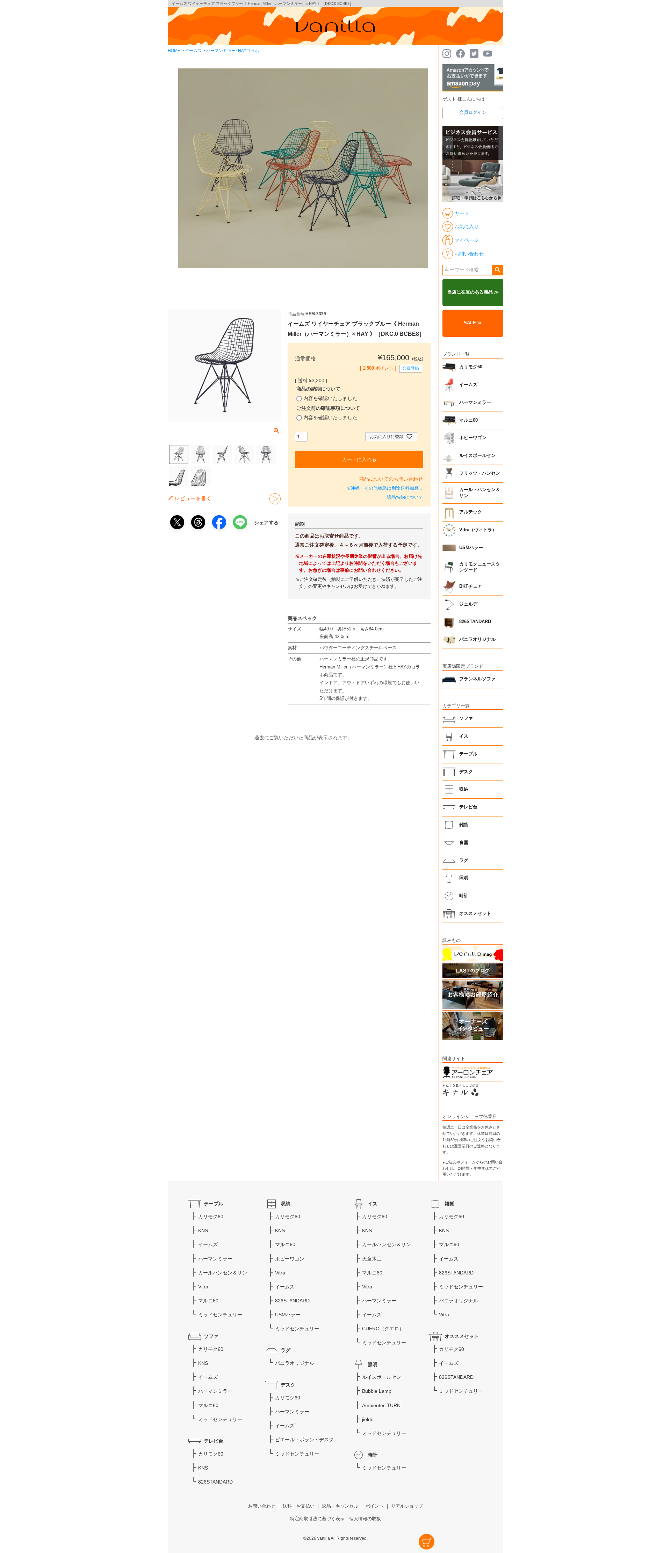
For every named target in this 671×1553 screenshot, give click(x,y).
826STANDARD (475, 621)
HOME (174, 50)
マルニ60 (468, 420)
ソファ (466, 718)
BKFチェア (470, 586)
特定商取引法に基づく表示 (317, 1518)
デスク (466, 771)
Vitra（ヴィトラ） (478, 529)
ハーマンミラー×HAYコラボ (232, 50)
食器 (463, 842)
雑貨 (463, 824)
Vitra (203, 1286)
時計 (463, 895)
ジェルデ (468, 604)
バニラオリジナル (477, 639)
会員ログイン (472, 112)
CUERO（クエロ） (383, 1328)
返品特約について (405, 497)
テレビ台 (468, 807)
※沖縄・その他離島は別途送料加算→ (384, 488)
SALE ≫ (473, 322)
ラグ (463, 860)
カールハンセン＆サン (222, 1272)
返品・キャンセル (340, 1506)
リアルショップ (407, 1506)
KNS (203, 1230)
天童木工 (372, 1259)
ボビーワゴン (472, 437)
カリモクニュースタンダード (479, 567)
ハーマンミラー (475, 402)
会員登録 (410, 368)
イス (463, 736)
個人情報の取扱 (365, 1518)
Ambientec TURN (381, 1405)
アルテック (470, 512)
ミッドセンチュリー (220, 1314)
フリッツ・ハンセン (479, 473)
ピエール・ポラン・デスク (304, 1439)
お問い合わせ (261, 1506)
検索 (497, 270)
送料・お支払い (299, 1506)
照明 (463, 877)
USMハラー (471, 547)
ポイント (375, 1506)
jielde (368, 1419)
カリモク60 (470, 366)
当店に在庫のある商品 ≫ (473, 292)
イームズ (193, 50)
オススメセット (475, 913)
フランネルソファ (477, 678)
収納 (463, 789)
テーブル (468, 754)
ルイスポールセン (477, 455)
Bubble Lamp (376, 1391)
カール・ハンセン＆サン (479, 492)
